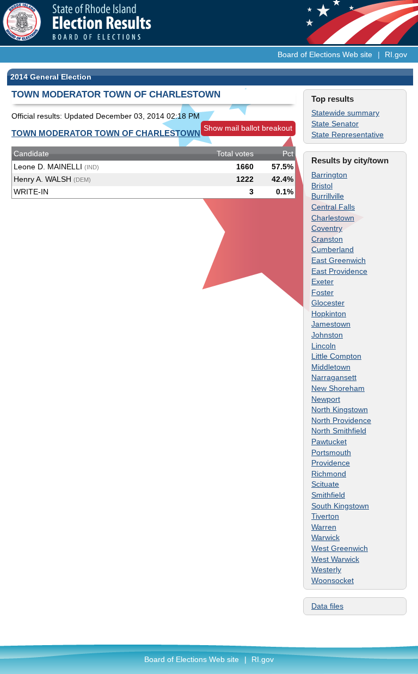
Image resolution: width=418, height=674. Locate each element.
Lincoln (323, 345)
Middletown (331, 367)
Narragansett (333, 377)
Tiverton (325, 516)
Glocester (328, 302)
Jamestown (331, 324)
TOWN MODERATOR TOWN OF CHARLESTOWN (105, 133)
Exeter (322, 281)
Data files (327, 606)
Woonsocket (332, 580)
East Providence (339, 271)
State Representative (347, 134)
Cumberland (332, 249)
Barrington (329, 174)
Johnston (327, 334)
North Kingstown (339, 409)
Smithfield (328, 495)
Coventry (326, 228)
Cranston (327, 239)
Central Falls (333, 207)
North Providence (341, 420)
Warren (323, 527)
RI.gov (396, 54)
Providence (330, 462)
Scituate (325, 484)
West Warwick (335, 559)
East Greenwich (338, 260)
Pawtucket (329, 441)
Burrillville (327, 196)
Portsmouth (331, 452)
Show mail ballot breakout (248, 128)
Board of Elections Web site (325, 54)
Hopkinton (328, 313)
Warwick (325, 537)
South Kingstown (340, 505)
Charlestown (332, 217)
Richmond (328, 473)
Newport (325, 399)
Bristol (322, 185)
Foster (322, 292)
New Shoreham (338, 388)
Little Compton (336, 356)
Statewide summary (345, 112)
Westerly (326, 569)
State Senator (335, 123)
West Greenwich (339, 548)
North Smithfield (338, 430)
